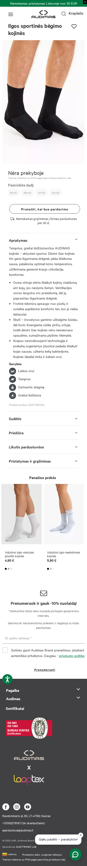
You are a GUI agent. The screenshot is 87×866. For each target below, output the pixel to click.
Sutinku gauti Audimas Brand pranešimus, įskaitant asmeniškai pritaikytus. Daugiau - (47, 653)
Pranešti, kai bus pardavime (44, 208)
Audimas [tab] (13, 698)
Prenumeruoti (44, 669)
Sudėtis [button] (15, 418)
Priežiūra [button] (16, 432)
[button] (33, 160)
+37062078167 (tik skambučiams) (23, 823)
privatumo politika (71, 655)
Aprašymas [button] (18, 240)
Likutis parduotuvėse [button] (26, 446)
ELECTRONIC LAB (26, 846)
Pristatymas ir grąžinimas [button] (30, 461)
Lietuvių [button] (11, 854)
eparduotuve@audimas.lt (17, 830)
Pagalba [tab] (12, 690)
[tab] (43, 239)
